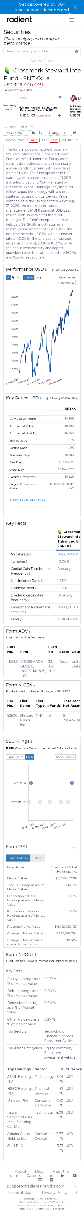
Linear (29, 277)
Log (38, 277)
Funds (40, 1198)
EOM (45, 140)
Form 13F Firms (27, 1205)
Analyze (36, 61)
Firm (20, 757)
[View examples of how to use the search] (76, 51)
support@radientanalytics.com (35, 1186)
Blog (39, 1171)
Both (29, 757)
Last (54, 140)
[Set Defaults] (48, 78)
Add (50, 61)
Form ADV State (30, 1201)
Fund (10, 757)
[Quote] (13, 277)
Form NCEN (44, 1208)
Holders (37, 858)
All (64, 140)
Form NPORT (26, 1208)
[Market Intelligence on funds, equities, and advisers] (19, 20)
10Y (70, 140)
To (40, 132)
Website (59, 1208)
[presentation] (20, 107)
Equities (52, 1198)
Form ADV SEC (52, 1201)
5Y (76, 140)
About (21, 1171)
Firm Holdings (18, 858)
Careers (34, 1175)
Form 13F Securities (51, 1205)
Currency (10, 126)
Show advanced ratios (27, 499)
